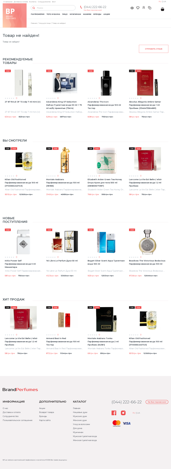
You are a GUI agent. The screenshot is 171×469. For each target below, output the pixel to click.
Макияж (87, 14)
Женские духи (80, 420)
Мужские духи (80, 416)
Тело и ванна (53, 14)
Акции (106, 14)
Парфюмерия (37, 14)
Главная (34, 23)
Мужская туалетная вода (85, 436)
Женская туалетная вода (85, 440)
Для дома (77, 428)
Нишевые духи (80, 412)
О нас (5, 408)
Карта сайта (44, 420)
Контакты (32, 2)
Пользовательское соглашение (17, 420)
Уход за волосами (81, 424)
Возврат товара (46, 412)
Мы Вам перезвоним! (93, 10)
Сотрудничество (44, 2)
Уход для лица (44, 23)
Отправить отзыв (153, 49)
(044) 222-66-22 (95, 7)
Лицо (65, 14)
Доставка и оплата (21, 2)
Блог (54, 2)
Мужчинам (75, 14)
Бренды (97, 14)
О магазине (7, 2)
